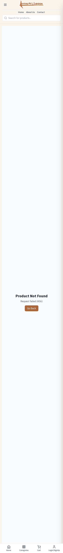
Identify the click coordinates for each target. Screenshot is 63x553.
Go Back (31, 308)
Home (21, 12)
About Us (30, 12)
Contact (41, 12)
